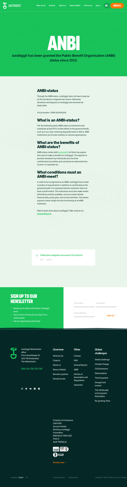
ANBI (76, 369)
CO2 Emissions (101, 369)
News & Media (75, 6)
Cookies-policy (73, 477)
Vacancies (78, 385)
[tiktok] (39, 388)
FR (36, 368)
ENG (23, 368)
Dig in (98, 6)
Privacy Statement (59, 477)
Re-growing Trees (102, 401)
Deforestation (101, 373)
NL (28, 368)
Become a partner (60, 374)
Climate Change (102, 364)
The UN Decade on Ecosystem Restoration (102, 393)
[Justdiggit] (12, 5)
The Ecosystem (101, 378)
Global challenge (102, 359)
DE (32, 368)
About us (62, 6)
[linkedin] (35, 388)
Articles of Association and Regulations (81, 377)
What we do (40, 6)
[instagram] (22, 388)
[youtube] (30, 388)
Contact (77, 356)
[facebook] (26, 388)
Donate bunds (59, 379)
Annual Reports (44, 214)
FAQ (76, 360)
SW (40, 368)
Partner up (88, 6)
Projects (52, 6)
